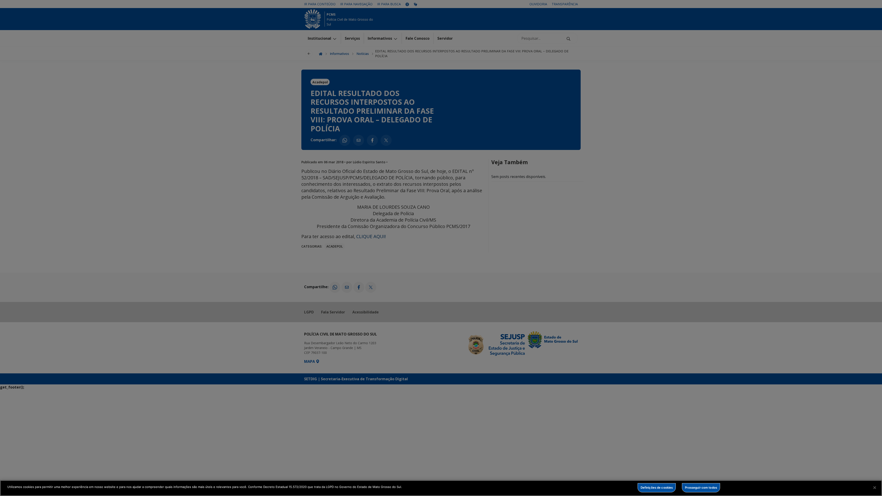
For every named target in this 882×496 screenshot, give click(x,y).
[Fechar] (875, 487)
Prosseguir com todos (701, 487)
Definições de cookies (657, 487)
